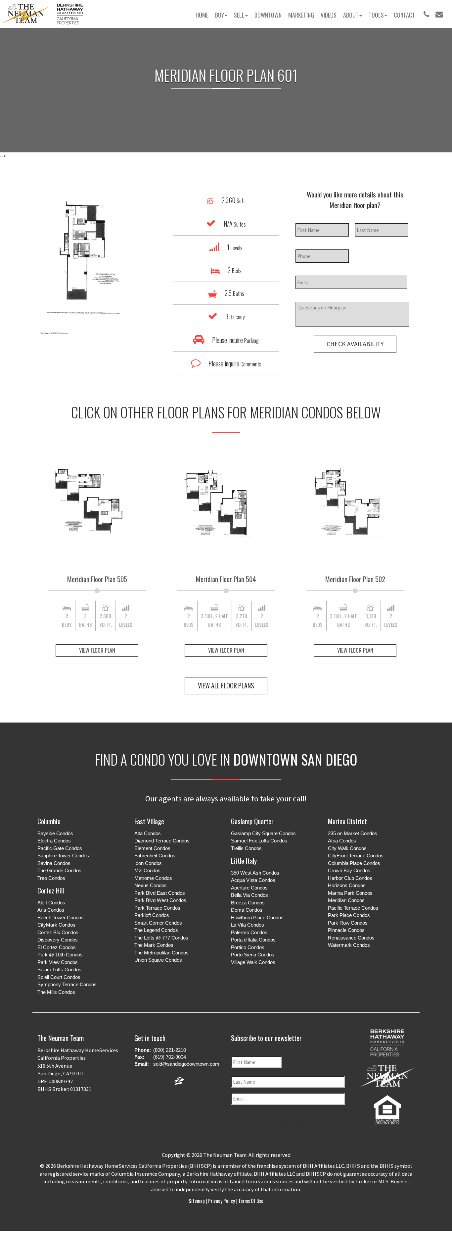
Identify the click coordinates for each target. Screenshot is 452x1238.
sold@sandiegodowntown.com (186, 1064)
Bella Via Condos (249, 895)
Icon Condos (148, 863)
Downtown (268, 15)
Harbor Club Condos (350, 878)
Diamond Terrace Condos (162, 840)
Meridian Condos (346, 900)
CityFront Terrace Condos (356, 855)
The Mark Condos (153, 945)
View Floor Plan (97, 650)
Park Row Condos (348, 923)
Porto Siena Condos (252, 954)
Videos (329, 15)
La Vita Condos (247, 925)
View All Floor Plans (226, 685)
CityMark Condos (56, 925)
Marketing (301, 15)
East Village (149, 821)
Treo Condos (51, 878)
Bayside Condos (55, 833)
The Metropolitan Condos (161, 952)
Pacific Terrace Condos (353, 908)
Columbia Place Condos (354, 863)
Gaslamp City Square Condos (263, 833)
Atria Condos (342, 840)
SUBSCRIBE (290, 1125)
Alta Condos (147, 833)
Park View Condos (57, 962)
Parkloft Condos (151, 915)
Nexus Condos (150, 885)
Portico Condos (247, 947)
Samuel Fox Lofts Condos (259, 840)
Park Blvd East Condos (159, 893)
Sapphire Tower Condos (63, 855)
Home (202, 15)
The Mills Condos (56, 992)
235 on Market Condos (352, 833)
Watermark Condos (349, 945)
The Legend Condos (156, 930)
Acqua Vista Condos (253, 880)
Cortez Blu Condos (57, 932)
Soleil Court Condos (58, 977)
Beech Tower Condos (60, 917)
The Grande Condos (59, 870)
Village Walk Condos (253, 962)
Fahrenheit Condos (154, 855)
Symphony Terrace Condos (67, 984)
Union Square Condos (158, 960)
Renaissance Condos (351, 938)
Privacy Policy (221, 1200)
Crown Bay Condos (349, 870)
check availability (355, 344)
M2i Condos (147, 870)
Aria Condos (50, 910)
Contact (404, 15)
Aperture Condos (249, 887)
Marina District (347, 821)
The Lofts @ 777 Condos (161, 938)
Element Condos (152, 848)
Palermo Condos (249, 932)
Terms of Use (250, 1200)
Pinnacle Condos (346, 930)
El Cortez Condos (56, 947)
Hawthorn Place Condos (257, 917)
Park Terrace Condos (157, 908)
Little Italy (244, 860)
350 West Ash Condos (255, 873)
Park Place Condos (349, 915)
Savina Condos (53, 863)
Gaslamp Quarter (252, 821)
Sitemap (197, 1200)
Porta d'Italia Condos (253, 939)
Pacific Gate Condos (59, 848)
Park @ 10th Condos (60, 954)
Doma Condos (246, 910)
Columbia (49, 821)
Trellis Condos (246, 848)
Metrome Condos (153, 878)
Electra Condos (54, 840)
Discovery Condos (57, 939)
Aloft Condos (51, 902)
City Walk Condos (347, 848)
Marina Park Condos (350, 893)
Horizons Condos (347, 885)
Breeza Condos (248, 902)
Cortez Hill (50, 890)
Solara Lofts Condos (59, 969)
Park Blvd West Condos (160, 900)
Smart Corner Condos (158, 923)
